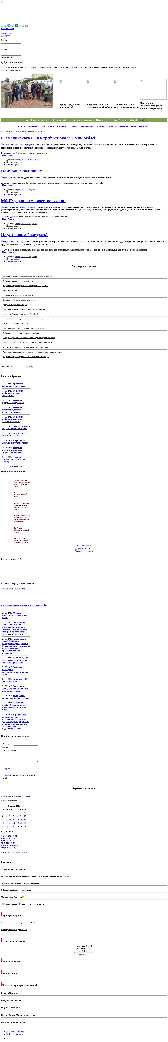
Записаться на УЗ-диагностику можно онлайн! (20, 883)
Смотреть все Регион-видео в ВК (16, 588)
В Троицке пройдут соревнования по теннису (21, 333)
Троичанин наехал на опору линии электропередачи (23, 328)
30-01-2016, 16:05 (32, 160)
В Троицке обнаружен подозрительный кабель (99, 105)
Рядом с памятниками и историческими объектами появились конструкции (32, 352)
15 (18, 819)
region (17, 190)
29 (18, 826)
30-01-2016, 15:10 (29, 190)
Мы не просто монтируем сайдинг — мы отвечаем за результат (28, 276)
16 (21, 819)
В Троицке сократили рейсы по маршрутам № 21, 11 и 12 (25, 286)
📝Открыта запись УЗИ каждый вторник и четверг (23, 904)
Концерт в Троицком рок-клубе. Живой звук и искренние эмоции (29, 338)
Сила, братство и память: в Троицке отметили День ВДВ (21, 540)
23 (21, 823)
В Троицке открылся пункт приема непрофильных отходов (26, 357)
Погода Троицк (84, 545)
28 (14, 826)
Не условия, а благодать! (24, 234)
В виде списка (23, 796)
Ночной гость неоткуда (13, 1022)
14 (14, 819)
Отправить (7, 768)
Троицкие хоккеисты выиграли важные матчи (126, 105)
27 (10, 826)
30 (21, 826)
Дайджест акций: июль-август (15, 305)
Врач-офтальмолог (10, 290)
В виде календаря (9, 796)
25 (3, 826)
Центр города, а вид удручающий (70, 105)
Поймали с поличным (22, 170)
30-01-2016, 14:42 (29, 257)
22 (18, 823)
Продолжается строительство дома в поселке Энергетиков (151, 106)
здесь (5, 778)
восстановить (130, 67)
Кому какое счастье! (11, 1000)
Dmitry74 (19, 160)
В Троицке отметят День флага (14, 930)
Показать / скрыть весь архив (14, 852)
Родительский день (11, 1007)
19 (7, 823)
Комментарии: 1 (13, 164)
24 (25, 823)
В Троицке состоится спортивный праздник (20, 281)
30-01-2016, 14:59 (29, 223)
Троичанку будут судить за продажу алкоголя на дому (24, 309)
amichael (83, 955)
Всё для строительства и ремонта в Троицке (20, 300)
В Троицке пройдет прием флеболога (16, 890)
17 (25, 819)
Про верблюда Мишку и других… (18, 1015)
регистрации (78, 67)
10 (25, 816)
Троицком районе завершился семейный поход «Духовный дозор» (29, 319)
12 (7, 819)
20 (10, 823)
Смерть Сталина (9, 993)
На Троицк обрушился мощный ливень (21, 530)
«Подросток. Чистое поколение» (15, 324)
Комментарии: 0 (13, 194)
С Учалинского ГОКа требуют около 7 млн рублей (48, 138)
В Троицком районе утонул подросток (18, 295)
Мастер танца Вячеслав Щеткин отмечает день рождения (25, 347)
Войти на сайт (7, 28)
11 (3, 819)
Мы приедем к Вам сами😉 (12, 897)
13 (10, 819)
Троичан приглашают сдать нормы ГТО (18, 923)
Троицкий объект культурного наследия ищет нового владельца (28, 342)
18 (3, 823)
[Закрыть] (5, 36)
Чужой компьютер (12, 70)
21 (14, 823)
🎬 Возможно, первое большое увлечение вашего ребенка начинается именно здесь (36, 876)
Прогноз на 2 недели (84, 551)
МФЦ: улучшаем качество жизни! (33, 200)
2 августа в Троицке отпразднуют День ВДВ (20, 314)
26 (7, 826)
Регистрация (6, 33)
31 (25, 826)
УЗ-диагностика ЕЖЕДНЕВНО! (14, 870)
